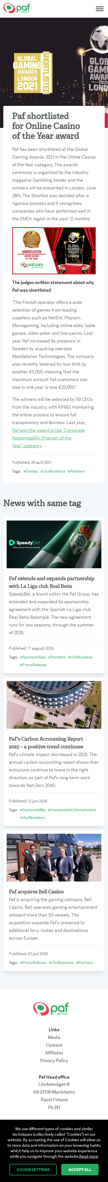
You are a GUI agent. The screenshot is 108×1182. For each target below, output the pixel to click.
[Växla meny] (98, 8)
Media (54, 1037)
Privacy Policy (54, 1061)
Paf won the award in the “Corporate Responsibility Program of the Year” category (48, 438)
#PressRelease (33, 665)
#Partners (76, 471)
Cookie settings (33, 1169)
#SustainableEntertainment (72, 810)
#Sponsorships (33, 657)
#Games (30, 471)
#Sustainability (33, 810)
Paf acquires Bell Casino (36, 891)
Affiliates (54, 1053)
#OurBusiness (52, 471)
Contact (54, 1045)
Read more (88, 1156)
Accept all (79, 1169)
